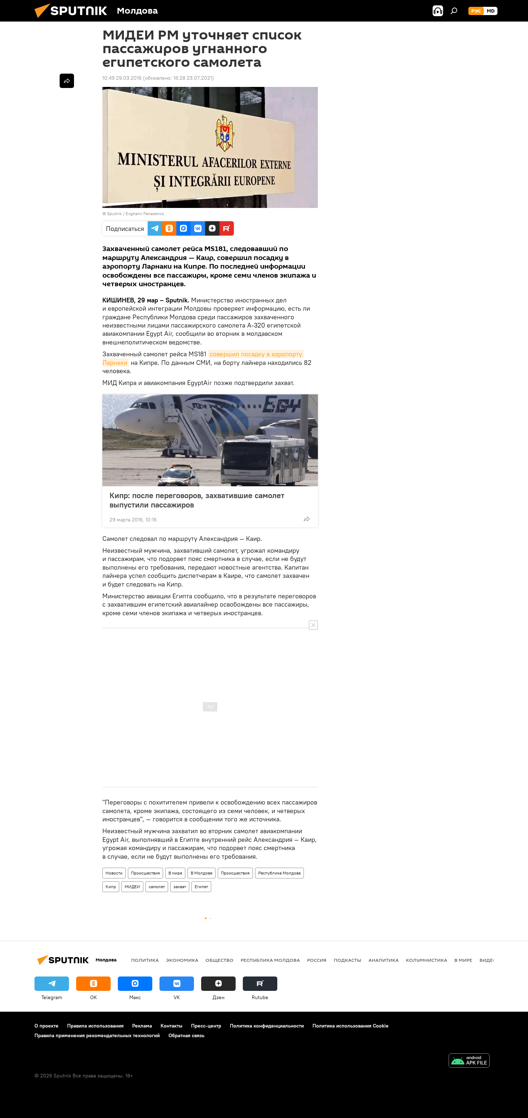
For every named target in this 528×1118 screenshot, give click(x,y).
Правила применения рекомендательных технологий (97, 1035)
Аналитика (384, 960)
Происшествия (145, 873)
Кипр (111, 886)
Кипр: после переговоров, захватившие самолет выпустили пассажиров (197, 500)
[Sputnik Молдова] (74, 20)
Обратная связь (186, 1035)
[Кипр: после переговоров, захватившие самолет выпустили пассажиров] (210, 440)
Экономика (182, 960)
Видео (488, 960)
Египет (201, 886)
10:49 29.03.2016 (122, 78)
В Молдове (201, 873)
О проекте (46, 1025)
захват (179, 886)
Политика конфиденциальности (267, 1025)
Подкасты (347, 960)
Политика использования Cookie (350, 1025)
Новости (114, 873)
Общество (219, 960)
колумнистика (426, 960)
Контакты (171, 1025)
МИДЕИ (132, 886)
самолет (157, 886)
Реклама (142, 1025)
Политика (145, 960)
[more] (307, 519)
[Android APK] (469, 1061)
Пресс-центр (206, 1025)
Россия (316, 960)
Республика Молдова (279, 873)
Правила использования (95, 1025)
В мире (175, 873)
